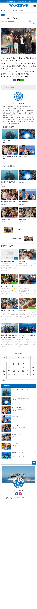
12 (14, 367)
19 (14, 371)
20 (18, 371)
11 (9, 367)
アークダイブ (32, 23)
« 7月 (3, 380)
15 (28, 367)
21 (23, 371)
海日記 (3, 15)
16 (33, 367)
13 (18, 367)
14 (23, 367)
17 (4, 371)
